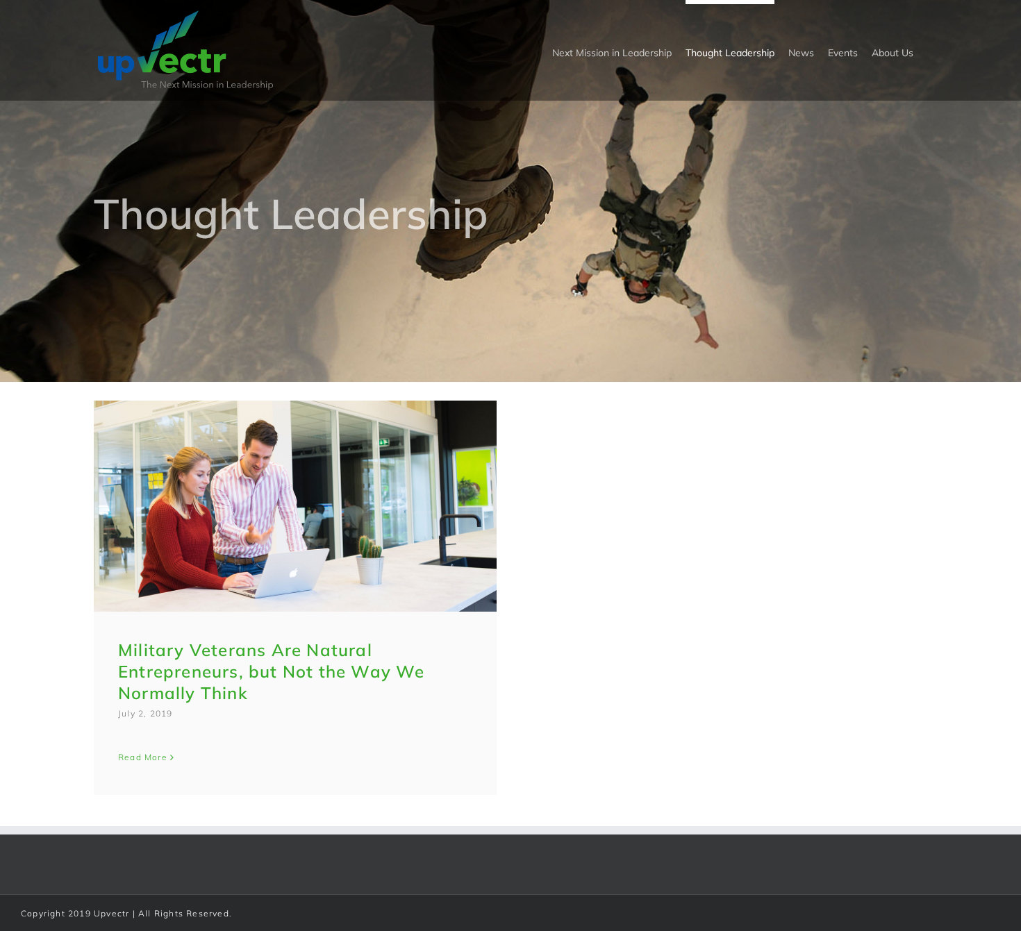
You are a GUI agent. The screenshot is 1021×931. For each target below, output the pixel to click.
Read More (142, 757)
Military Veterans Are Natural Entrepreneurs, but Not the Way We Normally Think (271, 671)
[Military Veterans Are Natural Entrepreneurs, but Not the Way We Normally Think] (295, 506)
